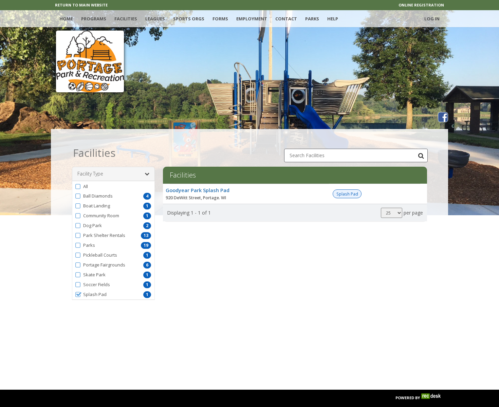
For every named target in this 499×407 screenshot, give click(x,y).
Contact (286, 19)
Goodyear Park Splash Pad (197, 190)
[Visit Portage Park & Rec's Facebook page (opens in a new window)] (443, 117)
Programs (93, 19)
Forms (220, 19)
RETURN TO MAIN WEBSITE (81, 4)
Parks (312, 19)
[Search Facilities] (421, 155)
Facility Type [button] (90, 173)
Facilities (125, 19)
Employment (251, 19)
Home (66, 19)
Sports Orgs (188, 19)
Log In (432, 19)
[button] (113, 186)
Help (332, 19)
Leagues (155, 19)
